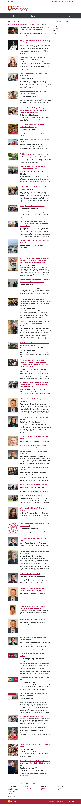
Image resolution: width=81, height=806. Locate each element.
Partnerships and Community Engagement (47, 15)
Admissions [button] (18, 15)
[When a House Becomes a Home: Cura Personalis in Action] (13, 142)
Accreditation (55, 33)
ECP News (34, 24)
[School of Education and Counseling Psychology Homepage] (19, 9)
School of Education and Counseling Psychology (19, 24)
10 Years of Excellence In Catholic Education (34, 187)
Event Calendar (68, 15)
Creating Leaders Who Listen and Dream (32, 206)
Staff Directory (55, 28)
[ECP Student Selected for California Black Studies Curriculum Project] (13, 129)
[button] (72, 1)
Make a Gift (60, 789)
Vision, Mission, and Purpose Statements (60, 25)
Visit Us (54, 38)
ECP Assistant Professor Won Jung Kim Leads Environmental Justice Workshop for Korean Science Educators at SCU (34, 384)
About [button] (11, 15)
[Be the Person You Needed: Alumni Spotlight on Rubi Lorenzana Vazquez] (13, 345)
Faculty (54, 30)
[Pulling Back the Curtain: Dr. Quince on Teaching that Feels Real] (13, 45)
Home (9, 24)
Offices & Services (56, 1)
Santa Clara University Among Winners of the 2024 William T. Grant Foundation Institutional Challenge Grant (34, 224)
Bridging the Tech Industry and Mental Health (34, 727)
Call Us (43, 788)
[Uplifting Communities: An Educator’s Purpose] (13, 156)
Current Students (34, 15)
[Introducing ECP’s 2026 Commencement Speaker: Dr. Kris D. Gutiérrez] (13, 61)
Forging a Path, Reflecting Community (31, 495)
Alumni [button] (63, 15)
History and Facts (56, 35)
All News (38, 24)
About (30, 24)
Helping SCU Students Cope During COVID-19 (34, 619)
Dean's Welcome (56, 26)
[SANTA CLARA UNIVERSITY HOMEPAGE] (12, 801)
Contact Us (10, 793)
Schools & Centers (66, 1)
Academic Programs (24, 15)
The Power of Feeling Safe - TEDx (30, 574)
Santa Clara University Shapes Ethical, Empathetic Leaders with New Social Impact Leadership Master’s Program (33, 110)
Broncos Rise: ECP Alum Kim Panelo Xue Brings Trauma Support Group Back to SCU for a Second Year (35, 763)
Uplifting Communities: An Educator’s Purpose (34, 154)
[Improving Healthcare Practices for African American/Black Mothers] (13, 95)
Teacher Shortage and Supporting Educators (33, 484)
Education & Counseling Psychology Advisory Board (62, 31)
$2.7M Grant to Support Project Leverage (32, 716)
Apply (59, 788)
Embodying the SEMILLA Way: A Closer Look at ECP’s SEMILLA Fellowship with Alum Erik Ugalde (34, 323)
